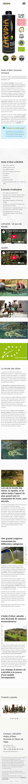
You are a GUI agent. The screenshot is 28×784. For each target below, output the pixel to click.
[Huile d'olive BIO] (14, 351)
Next (25, 711)
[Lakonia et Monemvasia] (14, 287)
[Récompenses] (14, 330)
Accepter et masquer (14, 781)
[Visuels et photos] (14, 309)
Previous (3, 711)
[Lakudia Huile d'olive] (7, 3)
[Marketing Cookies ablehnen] (26, 770)
